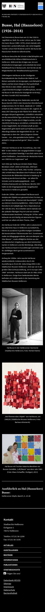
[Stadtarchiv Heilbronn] (13, 6)
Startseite (14, 14)
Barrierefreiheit (10, 593)
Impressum (9, 586)
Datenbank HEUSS (12, 580)
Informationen (11, 560)
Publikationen (11, 564)
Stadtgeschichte (25, 14)
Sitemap (7, 583)
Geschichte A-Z (37, 14)
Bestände (8, 555)
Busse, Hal (6, 16)
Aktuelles (8, 545)
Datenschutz (9, 590)
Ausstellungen (11, 550)
